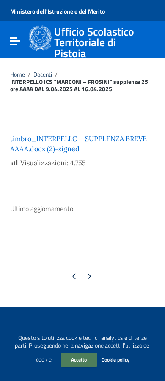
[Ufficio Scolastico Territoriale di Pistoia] (40, 37)
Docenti (42, 74)
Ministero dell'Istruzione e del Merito (57, 11)
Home (17, 74)
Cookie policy (115, 360)
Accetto (79, 360)
